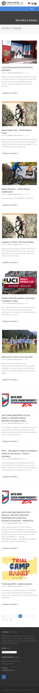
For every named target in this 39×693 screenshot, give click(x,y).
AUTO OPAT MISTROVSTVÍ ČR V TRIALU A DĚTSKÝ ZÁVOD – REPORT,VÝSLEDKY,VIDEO (16, 418)
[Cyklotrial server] (13, 3)
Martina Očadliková (14, 73)
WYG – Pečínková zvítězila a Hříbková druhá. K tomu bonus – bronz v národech (19, 453)
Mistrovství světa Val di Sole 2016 (17, 357)
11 (7, 620)
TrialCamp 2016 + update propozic (17, 584)
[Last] (11, 619)
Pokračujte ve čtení (9, 93)
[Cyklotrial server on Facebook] (4, 677)
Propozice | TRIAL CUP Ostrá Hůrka (18, 242)
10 (3, 620)
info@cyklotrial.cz (8, 670)
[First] (3, 616)
